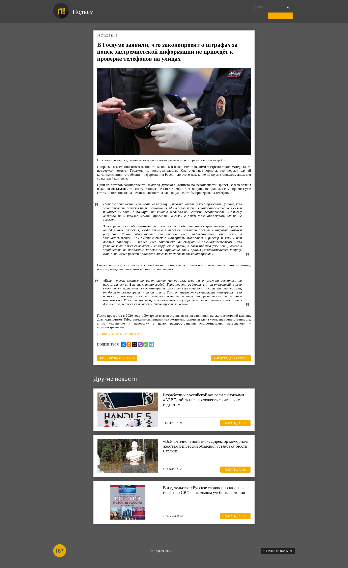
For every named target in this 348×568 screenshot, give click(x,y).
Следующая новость (230, 358)
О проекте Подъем (277, 550)
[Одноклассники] (128, 344)
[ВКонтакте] (123, 344)
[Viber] (140, 344)
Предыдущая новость (117, 358)
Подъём (83, 11)
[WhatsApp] (145, 344)
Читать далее (235, 423)
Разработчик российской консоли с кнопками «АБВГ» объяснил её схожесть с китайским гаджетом (203, 400)
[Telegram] (151, 344)
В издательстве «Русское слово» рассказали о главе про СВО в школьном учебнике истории (204, 490)
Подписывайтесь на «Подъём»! (120, 334)
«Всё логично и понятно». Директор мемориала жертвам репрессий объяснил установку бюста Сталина (206, 446)
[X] (134, 344)
